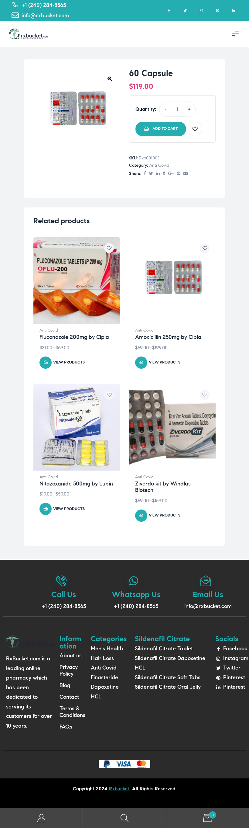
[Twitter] (185, 10)
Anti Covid (159, 165)
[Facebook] (169, 10)
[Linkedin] (233, 10)
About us (71, 655)
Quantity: (145, 109)
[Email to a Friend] (185, 173)
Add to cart (165, 128)
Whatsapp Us (136, 594)
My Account (41, 818)
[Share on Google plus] (171, 173)
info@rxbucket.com (208, 606)
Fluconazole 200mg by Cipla (74, 337)
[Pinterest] (217, 10)
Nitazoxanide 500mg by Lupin (76, 483)
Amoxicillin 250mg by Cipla (168, 337)
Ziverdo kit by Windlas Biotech (163, 487)
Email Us (208, 594)
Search (124, 818)
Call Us (63, 594)
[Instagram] (201, 10)
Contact (69, 697)
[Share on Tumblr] (164, 173)
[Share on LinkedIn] (158, 173)
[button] (109, 78)
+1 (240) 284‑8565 (64, 606)
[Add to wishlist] (195, 129)
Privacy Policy (69, 670)
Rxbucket (119, 788)
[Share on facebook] (145, 173)
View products (69, 362)
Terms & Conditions (72, 711)
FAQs (66, 726)
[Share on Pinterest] (178, 173)
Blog (65, 685)
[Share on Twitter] (151, 173)
